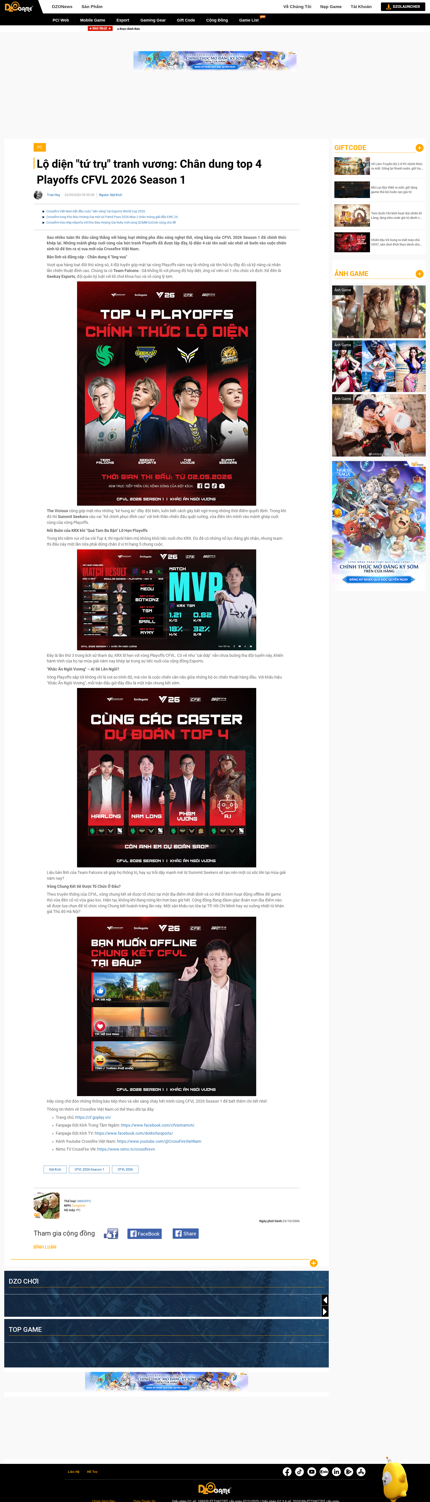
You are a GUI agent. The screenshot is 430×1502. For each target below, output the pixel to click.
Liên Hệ (74, 1472)
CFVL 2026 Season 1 (89, 1169)
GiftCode (350, 148)
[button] (325, 1311)
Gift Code (186, 20)
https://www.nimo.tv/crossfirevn (126, 1149)
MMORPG (84, 1201)
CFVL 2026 (125, 1169)
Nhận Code (396, 166)
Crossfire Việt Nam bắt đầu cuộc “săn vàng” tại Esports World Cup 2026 (95, 211)
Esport (122, 20)
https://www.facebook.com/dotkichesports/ (134, 1133)
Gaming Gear (153, 20)
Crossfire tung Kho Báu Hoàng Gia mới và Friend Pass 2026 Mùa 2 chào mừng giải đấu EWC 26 (112, 217)
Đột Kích (55, 1169)
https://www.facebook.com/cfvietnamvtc (157, 1125)
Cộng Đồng (217, 20)
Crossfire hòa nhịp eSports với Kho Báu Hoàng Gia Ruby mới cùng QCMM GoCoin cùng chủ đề (111, 222)
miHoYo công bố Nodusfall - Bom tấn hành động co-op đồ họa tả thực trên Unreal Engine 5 (296, 28)
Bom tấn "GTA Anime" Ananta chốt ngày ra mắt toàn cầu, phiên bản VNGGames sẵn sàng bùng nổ (155, 28)
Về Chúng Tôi (297, 6)
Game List (249, 20)
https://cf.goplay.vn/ (93, 1117)
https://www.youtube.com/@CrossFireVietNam (159, 1141)
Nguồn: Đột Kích (110, 195)
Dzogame (78, 1205)
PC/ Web (61, 20)
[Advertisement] (215, 107)
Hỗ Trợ (92, 1472)
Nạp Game (331, 6)
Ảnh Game (351, 274)
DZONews (62, 6)
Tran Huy (53, 195)
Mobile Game (92, 20)
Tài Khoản (361, 6)
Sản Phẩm (92, 6)
